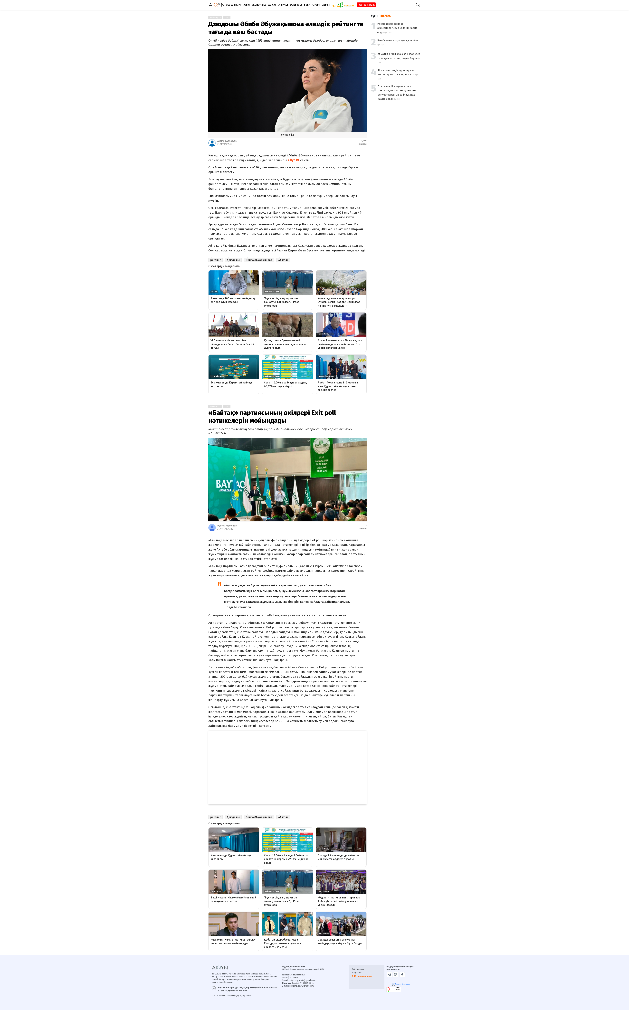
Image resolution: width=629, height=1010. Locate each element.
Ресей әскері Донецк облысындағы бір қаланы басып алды (397, 28)
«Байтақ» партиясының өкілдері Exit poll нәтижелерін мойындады (272, 417)
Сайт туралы (358, 969)
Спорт (226, 18)
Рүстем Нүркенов (227, 525)
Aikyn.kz (293, 160)
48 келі (283, 260)
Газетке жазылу (366, 4)
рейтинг (215, 260)
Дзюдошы (233, 260)
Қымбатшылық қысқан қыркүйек (397, 40)
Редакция (357, 972)
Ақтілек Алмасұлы (227, 141)
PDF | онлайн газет (362, 976)
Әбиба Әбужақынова (259, 260)
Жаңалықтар (215, 18)
